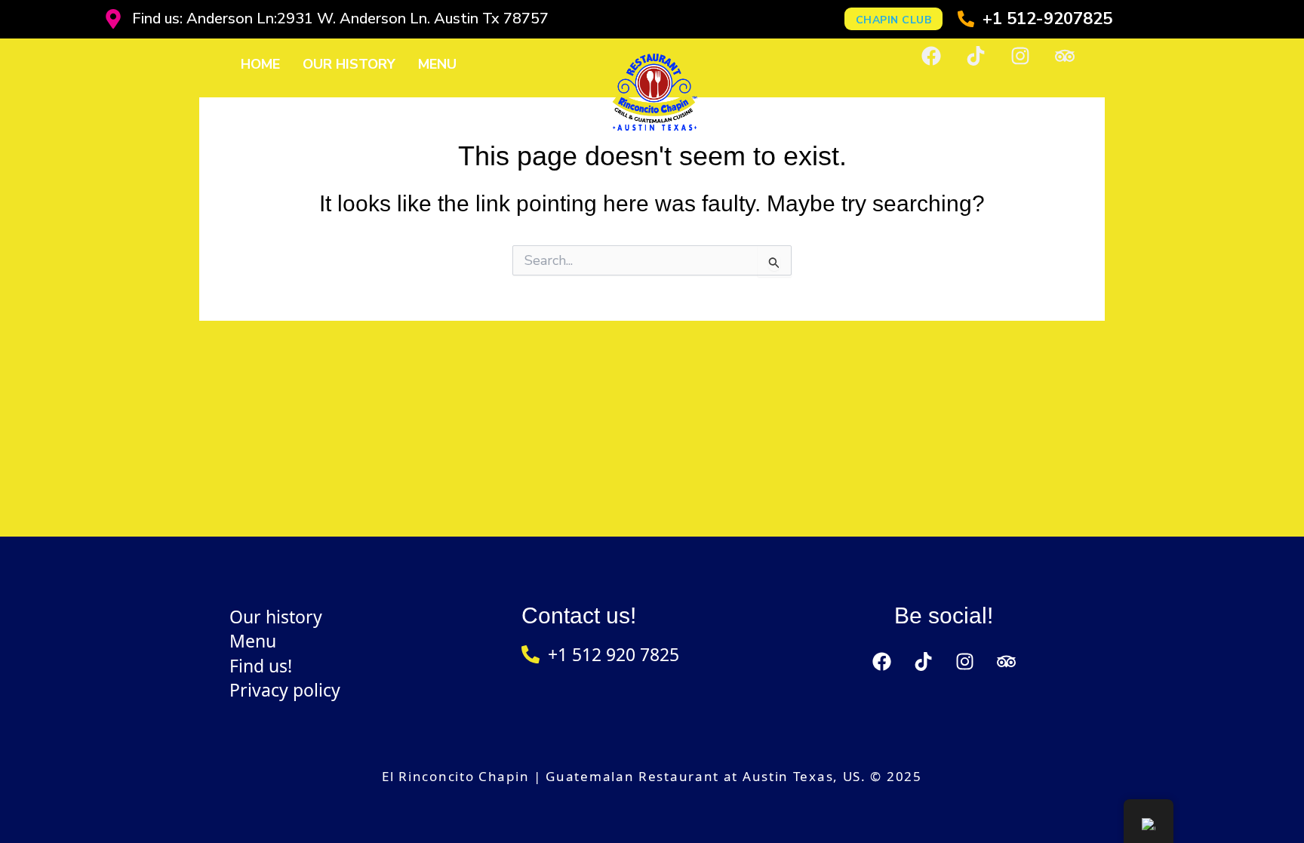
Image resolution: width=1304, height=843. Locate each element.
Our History (349, 64)
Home (260, 64)
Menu (437, 64)
